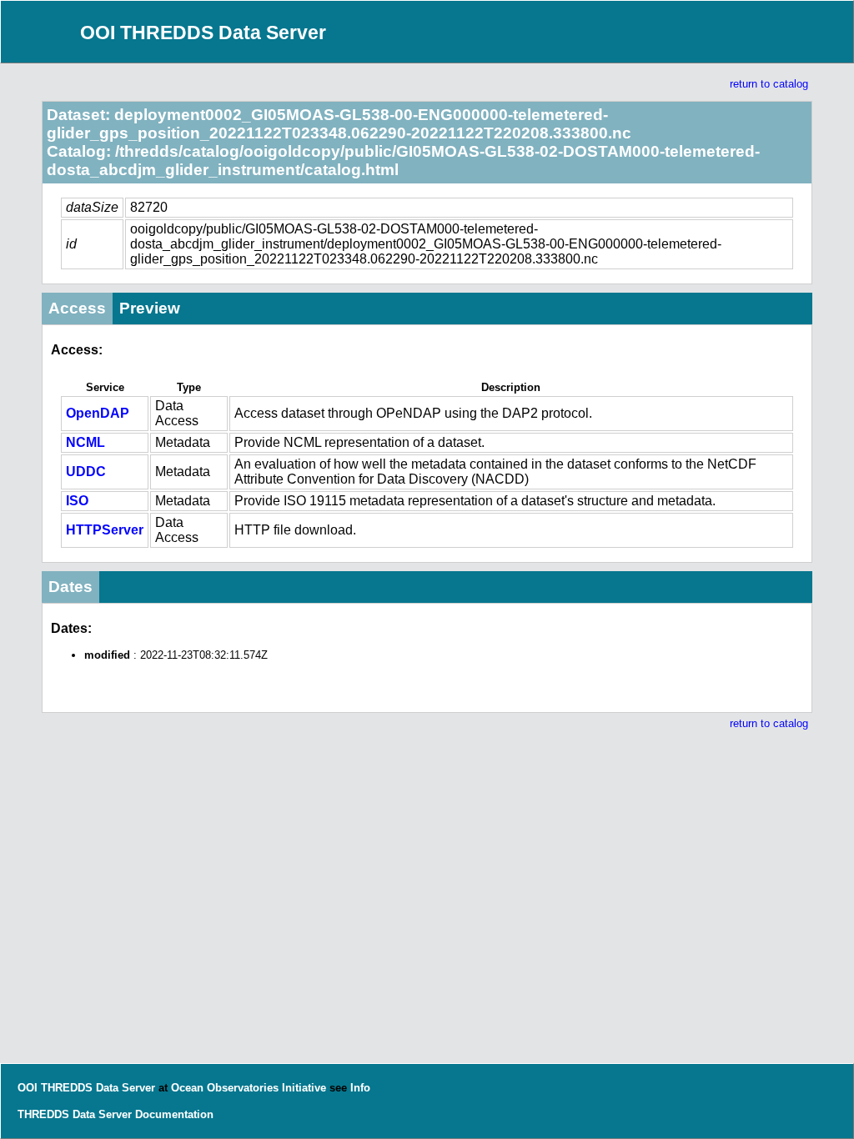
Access (77, 308)
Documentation (174, 1114)
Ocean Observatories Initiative (248, 1087)
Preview (149, 308)
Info (360, 1087)
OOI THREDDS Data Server (203, 32)
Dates (70, 586)
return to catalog (769, 84)
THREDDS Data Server (75, 1114)
